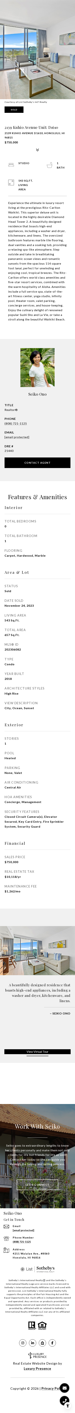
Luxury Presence (37, 1369)
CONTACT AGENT (37, 462)
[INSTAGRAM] (22, 1343)
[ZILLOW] (42, 1343)
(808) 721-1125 (16, 423)
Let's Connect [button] (37, 1184)
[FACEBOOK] (52, 1343)
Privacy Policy (53, 1388)
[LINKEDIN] (32, 1343)
